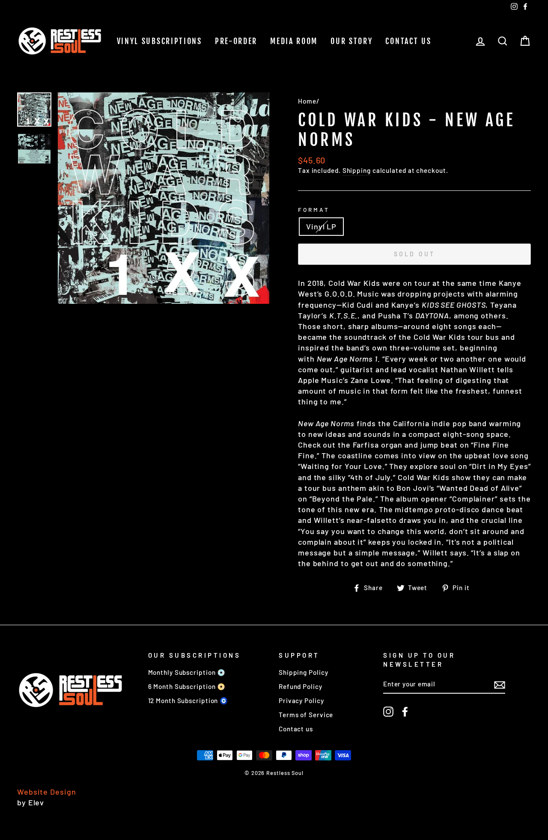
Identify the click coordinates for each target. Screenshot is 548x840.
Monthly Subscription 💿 (187, 672)
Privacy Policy (301, 700)
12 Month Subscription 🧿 (188, 700)
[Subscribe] (499, 684)
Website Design (46, 791)
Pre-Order (236, 41)
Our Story (351, 41)
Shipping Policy (303, 672)
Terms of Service (306, 714)
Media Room (294, 41)
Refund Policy (300, 686)
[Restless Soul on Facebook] (405, 711)
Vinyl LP (321, 226)
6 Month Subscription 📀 (187, 686)
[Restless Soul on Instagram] (388, 711)
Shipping (356, 170)
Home (307, 101)
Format (314, 209)
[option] (163, 198)
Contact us (408, 41)
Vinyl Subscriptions (159, 41)
